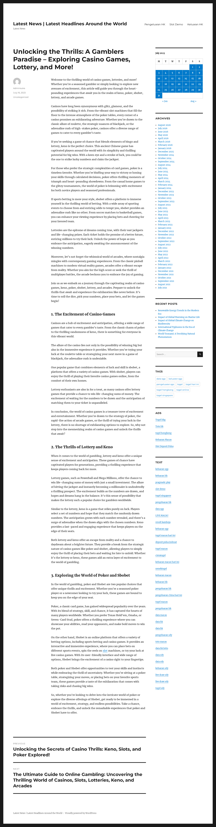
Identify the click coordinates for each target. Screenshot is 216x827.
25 (165, 90)
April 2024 (163, 178)
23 (199, 84)
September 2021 (166, 281)
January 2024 (164, 188)
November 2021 (166, 274)
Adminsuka (19, 88)
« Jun (165, 101)
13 (179, 78)
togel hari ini (192, 384)
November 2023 (166, 194)
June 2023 (163, 211)
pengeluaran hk (163, 502)
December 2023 (166, 191)
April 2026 (163, 138)
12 (172, 78)
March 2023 (164, 221)
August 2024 (164, 165)
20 (179, 84)
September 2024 (166, 161)
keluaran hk (161, 475)
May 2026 (163, 135)
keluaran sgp (175, 378)
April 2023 (163, 218)
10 (159, 78)
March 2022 (164, 261)
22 (192, 84)
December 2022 (166, 231)
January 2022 (164, 267)
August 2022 (164, 244)
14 (186, 78)
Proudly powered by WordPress (80, 813)
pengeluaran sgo (165, 384)
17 (159, 84)
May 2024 (163, 175)
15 (192, 78)
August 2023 (164, 204)
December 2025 (166, 151)
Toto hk (159, 426)
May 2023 (163, 214)
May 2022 (163, 254)
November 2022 (166, 234)
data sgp (161, 378)
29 (192, 90)
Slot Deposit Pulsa (164, 446)
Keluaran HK (195, 24)
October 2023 (164, 198)
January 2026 (164, 148)
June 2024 (163, 171)
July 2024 (162, 168)
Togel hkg (160, 419)
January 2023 (164, 228)
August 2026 (164, 125)
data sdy (159, 655)
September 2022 (166, 241)
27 (179, 90)
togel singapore (165, 395)
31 (159, 95)
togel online (182, 390)
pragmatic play (162, 482)
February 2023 (165, 224)
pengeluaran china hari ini (168, 595)
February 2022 (165, 264)
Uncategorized (20, 97)
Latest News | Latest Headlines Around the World (70, 23)
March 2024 (164, 181)
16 (199, 78)
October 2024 (164, 158)
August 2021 (164, 284)
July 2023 (162, 208)
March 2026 (164, 141)
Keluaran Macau (163, 439)
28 (186, 90)
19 (172, 84)
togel (180, 384)
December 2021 (165, 271)
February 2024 (165, 185)
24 (158, 90)
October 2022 (164, 238)
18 (166, 84)
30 (199, 90)
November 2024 (166, 155)
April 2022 (163, 258)
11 (166, 78)
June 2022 (163, 251)
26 (172, 90)
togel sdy (159, 688)
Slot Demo (176, 24)
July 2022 (162, 248)
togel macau (161, 601)
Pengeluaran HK (155, 24)
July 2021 (162, 287)
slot (105, 650)
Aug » (193, 101)
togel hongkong (165, 390)
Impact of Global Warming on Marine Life (179, 317)
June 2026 (163, 131)
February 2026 (165, 145)
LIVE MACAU (161, 515)
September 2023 (166, 201)
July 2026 (162, 128)
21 (186, 84)
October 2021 (164, 277)
